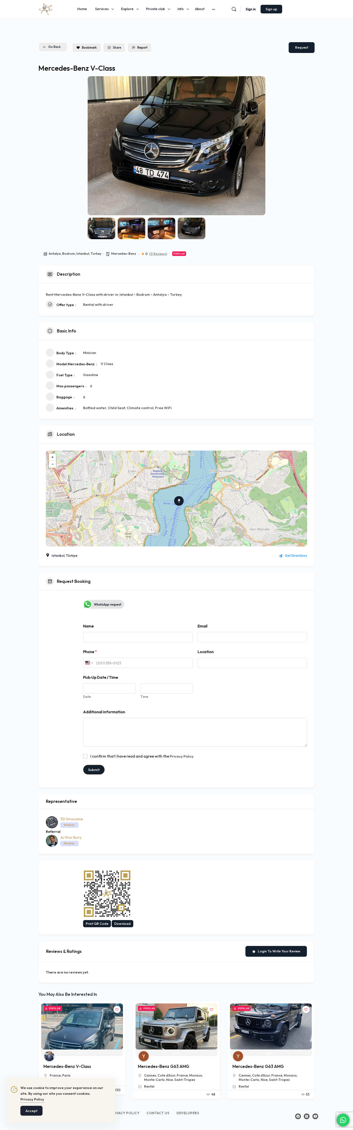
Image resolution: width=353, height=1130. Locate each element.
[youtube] (315, 1116)
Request (301, 47)
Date (87, 697)
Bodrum (68, 253)
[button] (95, 146)
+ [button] (53, 457)
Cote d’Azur (72, 1075)
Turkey (96, 253)
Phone (90, 651)
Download (122, 923)
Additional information (104, 712)
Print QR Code (97, 923)
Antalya (55, 253)
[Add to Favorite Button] (117, 1009)
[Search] (234, 9)
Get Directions (296, 555)
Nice (169, 1080)
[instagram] (307, 1116)
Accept (31, 1110)
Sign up (271, 9)
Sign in (251, 9)
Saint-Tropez (184, 1080)
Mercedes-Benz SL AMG (256, 1066)
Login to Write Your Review (279, 951)
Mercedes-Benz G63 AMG (69, 1066)
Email (202, 626)
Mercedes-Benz (123, 253)
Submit (94, 769)
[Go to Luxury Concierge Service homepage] (45, 8)
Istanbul (82, 253)
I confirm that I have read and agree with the (142, 756)
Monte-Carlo (154, 1080)
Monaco (101, 1075)
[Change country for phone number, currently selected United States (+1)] (88, 663)
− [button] (53, 464)
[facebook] (298, 1116)
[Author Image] (49, 1056)
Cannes (56, 1075)
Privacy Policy (182, 756)
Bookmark (89, 47)
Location (206, 651)
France (87, 1075)
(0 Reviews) (158, 253)
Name (88, 626)
